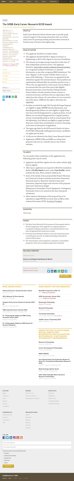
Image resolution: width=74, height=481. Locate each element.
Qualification (7, 73)
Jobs (36, 1)
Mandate (28, 417)
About (27, 415)
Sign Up (5, 478)
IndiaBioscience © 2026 (10, 475)
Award (5, 30)
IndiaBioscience (37, 9)
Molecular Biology (9, 56)
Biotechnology (8, 40)
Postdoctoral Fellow (10, 455)
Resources (53, 1)
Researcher (7, 458)
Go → (71, 1)
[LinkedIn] (7, 97)
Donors (28, 422)
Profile (5, 70)
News (11, 1)
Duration (5, 79)
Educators (6, 420)
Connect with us (31, 396)
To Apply (5, 76)
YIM (4, 422)
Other (13, 61)
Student (6, 453)
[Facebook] (10, 97)
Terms (20, 478)
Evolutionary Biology (10, 33)
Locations (6, 406)
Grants (44, 1)
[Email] (16, 97)
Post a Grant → (65, 276)
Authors (5, 417)
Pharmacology (8, 47)
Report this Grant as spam (30, 270)
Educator (7, 460)
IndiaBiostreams (54, 404)
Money (5, 82)
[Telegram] (4, 100)
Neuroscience (7, 58)
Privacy (25, 478)
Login (9, 478)
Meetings (51, 396)
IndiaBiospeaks (53, 401)
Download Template (54, 201)
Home (3, 1)
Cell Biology (13, 54)
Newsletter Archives (32, 398)
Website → (6, 87)
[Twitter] (4, 97)
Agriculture (7, 35)
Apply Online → (7, 90)
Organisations (7, 415)
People (28, 420)
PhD (4, 32)
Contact (28, 428)
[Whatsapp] (13, 97)
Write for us (30, 393)
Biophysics (6, 60)
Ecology (5, 51)
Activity (28, 425)
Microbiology (13, 42)
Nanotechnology (8, 49)
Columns (20, 1)
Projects (51, 393)
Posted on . (30, 268)
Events (29, 1)
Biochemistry (7, 37)
